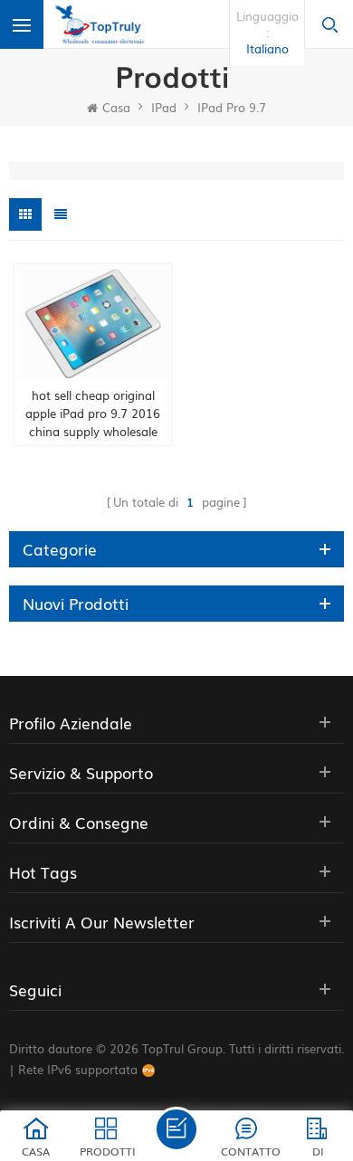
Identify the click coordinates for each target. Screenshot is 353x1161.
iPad (163, 107)
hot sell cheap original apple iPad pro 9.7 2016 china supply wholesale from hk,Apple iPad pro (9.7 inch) (92, 413)
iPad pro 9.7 (231, 107)
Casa (116, 107)
